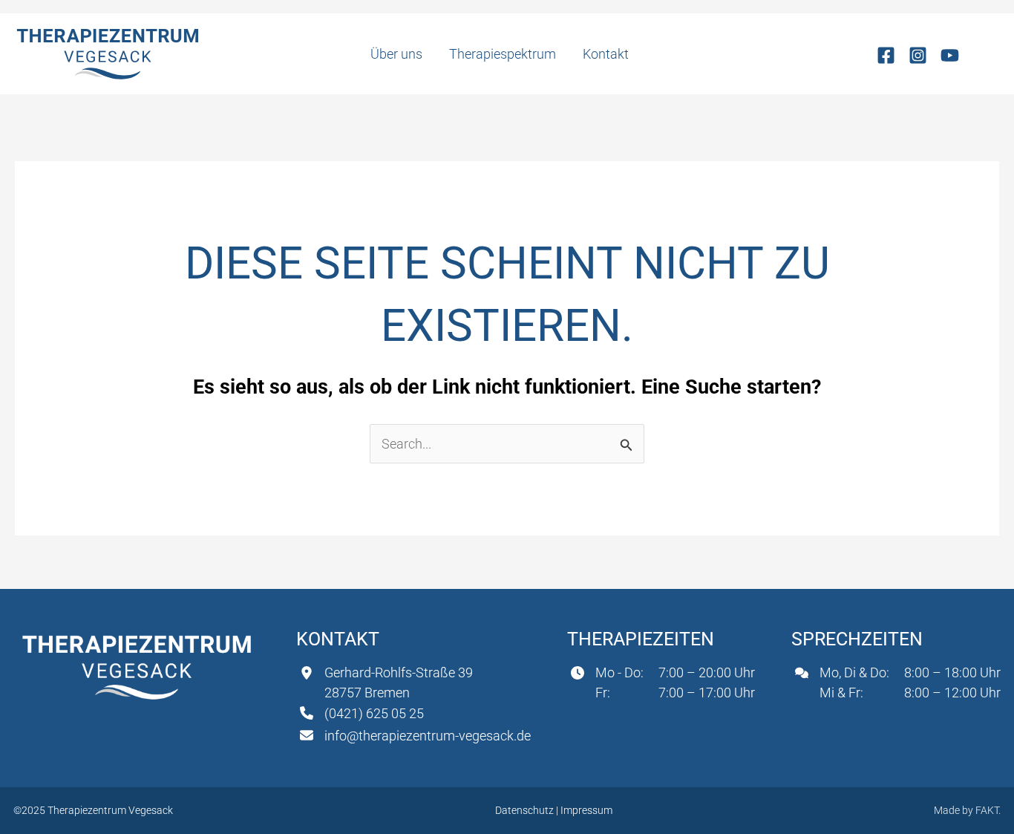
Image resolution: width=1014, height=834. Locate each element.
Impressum (586, 810)
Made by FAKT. (967, 810)
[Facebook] (886, 55)
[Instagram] (918, 55)
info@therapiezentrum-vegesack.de (427, 735)
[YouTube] (950, 55)
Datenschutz (525, 810)
